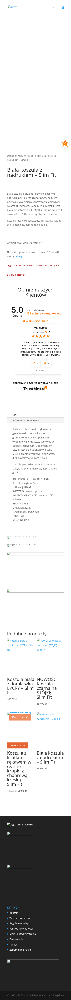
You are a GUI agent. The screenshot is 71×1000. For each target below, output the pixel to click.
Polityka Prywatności (21, 928)
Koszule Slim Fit (32, 155)
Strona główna (14, 155)
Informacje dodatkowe (25, 420)
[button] (24, 321)
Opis (15, 414)
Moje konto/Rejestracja (22, 934)
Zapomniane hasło (20, 949)
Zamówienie (16, 939)
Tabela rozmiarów (19, 918)
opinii (44, 313)
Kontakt (13, 912)
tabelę (18, 256)
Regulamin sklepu (19, 923)
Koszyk (13, 944)
